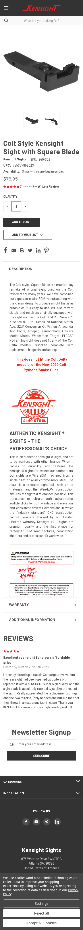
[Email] (14, 250)
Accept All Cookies (41, 922)
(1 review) (27, 186)
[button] (47, 186)
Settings (41, 903)
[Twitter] (30, 250)
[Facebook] (5, 250)
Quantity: (10, 196)
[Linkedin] (38, 250)
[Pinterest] (46, 250)
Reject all (41, 913)
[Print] (22, 250)
